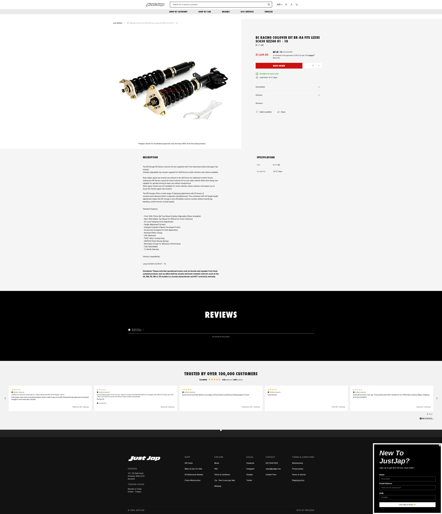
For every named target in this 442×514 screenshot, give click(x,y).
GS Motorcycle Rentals (194, 475)
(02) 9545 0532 (272, 463)
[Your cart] (296, 4)
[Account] (291, 4)
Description (260, 87)
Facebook (250, 463)
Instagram (250, 469)
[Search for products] (269, 4)
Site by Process (305, 510)
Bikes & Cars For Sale (193, 469)
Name (381, 475)
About (216, 463)
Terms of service (299, 475)
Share (283, 112)
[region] (221, 398)
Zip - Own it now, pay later (224, 480)
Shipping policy (298, 480)
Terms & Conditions (222, 475)
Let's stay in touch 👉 (407, 505)
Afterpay (217, 486)
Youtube (249, 475)
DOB (381, 493)
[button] (5, 398)
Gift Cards (189, 463)
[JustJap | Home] (155, 4)
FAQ (216, 469)
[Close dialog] (440, 445)
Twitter (249, 480)
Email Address (385, 483)
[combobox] (221, 4)
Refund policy (297, 463)
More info (276, 58)
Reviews (259, 103)
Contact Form (271, 475)
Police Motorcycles (192, 480)
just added (117, 23)
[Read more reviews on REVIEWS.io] (426, 418)
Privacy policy (297, 469)
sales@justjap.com (273, 469)
